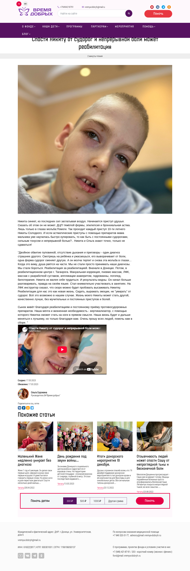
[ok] (41, 555)
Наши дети (50, 26)
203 (133, 551)
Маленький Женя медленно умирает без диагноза (34, 461)
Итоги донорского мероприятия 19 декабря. (110, 461)
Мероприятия (124, 26)
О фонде (28, 26)
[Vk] (27, 555)
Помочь (158, 13)
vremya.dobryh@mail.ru (95, 6)
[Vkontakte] (157, 7)
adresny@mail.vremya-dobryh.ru (145, 535)
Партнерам (98, 26)
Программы (74, 26)
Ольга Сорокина (39, 392)
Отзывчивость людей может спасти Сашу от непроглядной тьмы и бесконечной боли (153, 463)
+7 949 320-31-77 (121, 535)
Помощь (148, 26)
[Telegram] (163, 7)
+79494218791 (67, 6)
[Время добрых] (35, 11)
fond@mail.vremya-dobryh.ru (127, 555)
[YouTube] (152, 7)
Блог (25, 34)
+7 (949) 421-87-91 (121, 551)
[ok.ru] (169, 7)
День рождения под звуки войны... (72, 459)
